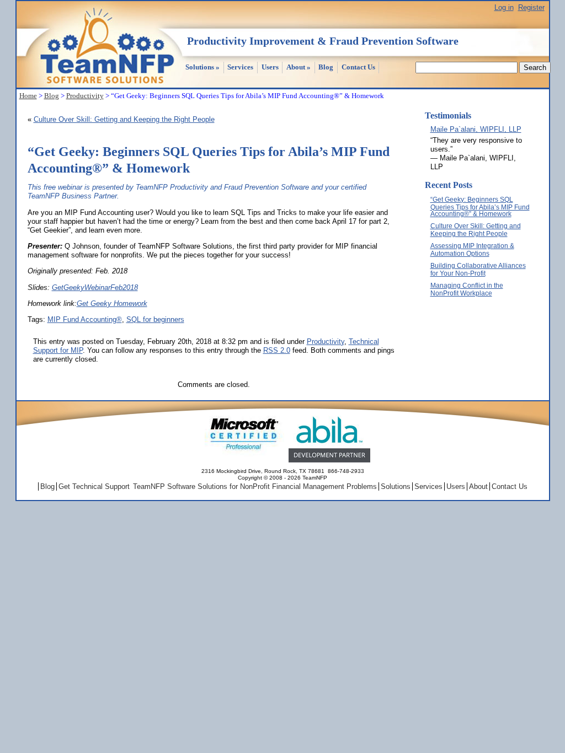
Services (240, 67)
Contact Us (358, 67)
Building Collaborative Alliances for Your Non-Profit (478, 269)
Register (531, 7)
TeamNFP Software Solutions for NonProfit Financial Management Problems (255, 486)
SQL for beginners (155, 319)
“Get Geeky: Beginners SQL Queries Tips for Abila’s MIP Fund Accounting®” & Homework (480, 207)
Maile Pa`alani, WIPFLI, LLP (475, 129)
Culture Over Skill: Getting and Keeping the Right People (124, 119)
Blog (325, 67)
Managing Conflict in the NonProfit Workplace (466, 289)
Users (270, 67)
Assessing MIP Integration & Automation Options (472, 249)
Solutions (202, 67)
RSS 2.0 (276, 350)
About (298, 67)
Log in (504, 7)
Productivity (85, 96)
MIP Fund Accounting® (84, 319)
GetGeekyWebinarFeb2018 (95, 287)
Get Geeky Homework (112, 303)
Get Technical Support (94, 486)
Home (28, 96)
